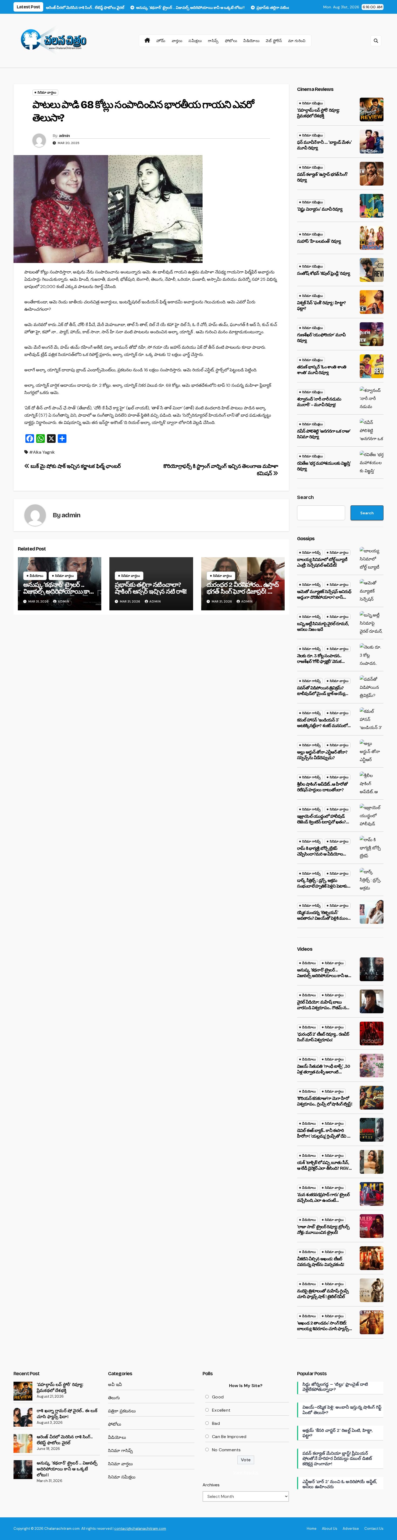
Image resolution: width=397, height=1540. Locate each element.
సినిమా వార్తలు (47, 92)
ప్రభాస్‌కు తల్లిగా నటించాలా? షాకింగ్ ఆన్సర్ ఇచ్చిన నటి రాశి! (150, 588)
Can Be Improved (229, 1436)
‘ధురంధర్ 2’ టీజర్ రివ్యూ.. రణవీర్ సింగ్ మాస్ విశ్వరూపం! (323, 1037)
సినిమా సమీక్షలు (312, 103)
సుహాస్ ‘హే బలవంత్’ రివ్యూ (319, 241)
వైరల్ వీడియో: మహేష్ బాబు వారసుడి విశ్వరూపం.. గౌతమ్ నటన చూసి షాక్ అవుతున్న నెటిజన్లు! (324, 1008)
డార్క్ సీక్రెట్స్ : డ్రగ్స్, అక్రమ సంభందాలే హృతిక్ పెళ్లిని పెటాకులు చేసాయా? (324, 886)
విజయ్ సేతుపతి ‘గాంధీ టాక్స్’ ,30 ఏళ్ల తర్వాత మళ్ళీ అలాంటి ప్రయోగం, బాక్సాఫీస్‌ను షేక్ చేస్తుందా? (323, 1075)
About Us (329, 1528)
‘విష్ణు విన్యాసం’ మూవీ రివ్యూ (319, 209)
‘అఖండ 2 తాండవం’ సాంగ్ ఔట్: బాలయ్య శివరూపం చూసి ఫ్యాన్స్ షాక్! (323, 1328)
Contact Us (373, 1528)
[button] (376, 40)
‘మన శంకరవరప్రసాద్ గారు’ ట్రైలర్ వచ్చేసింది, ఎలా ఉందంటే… (323, 1197)
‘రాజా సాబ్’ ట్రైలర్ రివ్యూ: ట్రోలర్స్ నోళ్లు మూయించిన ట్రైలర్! (323, 1229)
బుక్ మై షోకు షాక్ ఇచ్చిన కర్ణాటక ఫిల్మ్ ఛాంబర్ (74, 466)
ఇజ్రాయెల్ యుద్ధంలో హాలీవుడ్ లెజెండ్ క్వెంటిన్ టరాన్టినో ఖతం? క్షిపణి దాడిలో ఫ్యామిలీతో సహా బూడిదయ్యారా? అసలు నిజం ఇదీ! (324, 825)
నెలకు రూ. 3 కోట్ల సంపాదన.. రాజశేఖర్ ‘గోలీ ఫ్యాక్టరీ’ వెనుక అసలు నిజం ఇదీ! (319, 661)
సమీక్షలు (195, 40)
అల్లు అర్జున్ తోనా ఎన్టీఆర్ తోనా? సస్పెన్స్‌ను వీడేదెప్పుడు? (322, 755)
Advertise (351, 1528)
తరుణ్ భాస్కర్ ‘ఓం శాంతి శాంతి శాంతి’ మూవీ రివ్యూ (321, 369)
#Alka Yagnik (42, 452)
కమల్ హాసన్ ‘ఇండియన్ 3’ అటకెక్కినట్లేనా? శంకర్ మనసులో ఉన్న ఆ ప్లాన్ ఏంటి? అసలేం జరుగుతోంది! (322, 728)
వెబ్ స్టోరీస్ (274, 40)
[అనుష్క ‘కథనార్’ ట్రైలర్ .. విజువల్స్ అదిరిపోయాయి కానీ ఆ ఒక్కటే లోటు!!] (23, 1469)
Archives (211, 1485)
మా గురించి (297, 40)
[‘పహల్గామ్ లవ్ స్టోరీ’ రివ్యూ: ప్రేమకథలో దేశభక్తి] (23, 1391)
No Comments (226, 1450)
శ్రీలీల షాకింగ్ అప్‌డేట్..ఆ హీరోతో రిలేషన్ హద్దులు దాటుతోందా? (322, 787)
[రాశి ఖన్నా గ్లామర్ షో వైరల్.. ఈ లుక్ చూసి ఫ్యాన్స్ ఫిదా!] (23, 1417)
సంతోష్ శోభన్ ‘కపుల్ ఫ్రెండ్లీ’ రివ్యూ (323, 273)
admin (64, 136)
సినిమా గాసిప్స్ (311, 552)
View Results (245, 1472)
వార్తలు (177, 40)
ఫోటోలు (231, 40)
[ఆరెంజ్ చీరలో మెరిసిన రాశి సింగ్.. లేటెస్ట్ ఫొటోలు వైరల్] (23, 1443)
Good (218, 1397)
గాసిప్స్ (213, 40)
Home (312, 1528)
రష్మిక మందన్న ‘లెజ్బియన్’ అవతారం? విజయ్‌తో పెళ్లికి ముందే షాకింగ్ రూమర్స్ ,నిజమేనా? (323, 918)
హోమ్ (161, 40)
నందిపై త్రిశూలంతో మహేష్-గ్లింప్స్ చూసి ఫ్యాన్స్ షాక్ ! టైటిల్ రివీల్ (323, 1293)
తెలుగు (114, 1398)
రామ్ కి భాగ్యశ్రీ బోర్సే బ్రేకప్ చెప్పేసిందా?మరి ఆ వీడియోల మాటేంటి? (320, 854)
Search (305, 497)
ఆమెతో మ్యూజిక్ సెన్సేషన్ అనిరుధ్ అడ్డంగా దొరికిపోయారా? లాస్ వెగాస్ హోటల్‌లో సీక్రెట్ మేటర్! (324, 597)
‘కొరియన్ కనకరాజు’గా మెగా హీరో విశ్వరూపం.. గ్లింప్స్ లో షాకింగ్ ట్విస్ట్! (324, 1101)
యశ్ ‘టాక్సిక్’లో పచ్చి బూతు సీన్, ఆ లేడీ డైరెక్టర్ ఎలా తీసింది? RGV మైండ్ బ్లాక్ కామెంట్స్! (323, 1168)
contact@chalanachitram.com (140, 1528)
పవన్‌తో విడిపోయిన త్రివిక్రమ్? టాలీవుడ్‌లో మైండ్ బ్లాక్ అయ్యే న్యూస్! (321, 693)
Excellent (221, 1410)
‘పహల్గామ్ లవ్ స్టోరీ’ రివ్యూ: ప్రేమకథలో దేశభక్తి (318, 113)
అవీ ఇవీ (115, 1384)
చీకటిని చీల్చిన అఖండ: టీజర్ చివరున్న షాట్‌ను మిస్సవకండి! (320, 1261)
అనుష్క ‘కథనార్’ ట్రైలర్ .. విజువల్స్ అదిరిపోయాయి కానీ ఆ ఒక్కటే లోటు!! (58, 591)
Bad (216, 1423)
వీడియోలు (251, 40)
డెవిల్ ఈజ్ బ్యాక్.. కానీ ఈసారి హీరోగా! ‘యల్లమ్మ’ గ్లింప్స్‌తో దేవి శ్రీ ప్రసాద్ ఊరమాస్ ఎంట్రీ (323, 1136)
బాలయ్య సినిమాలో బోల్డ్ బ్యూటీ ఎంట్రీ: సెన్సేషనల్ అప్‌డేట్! (322, 562)
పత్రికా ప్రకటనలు (122, 1411)
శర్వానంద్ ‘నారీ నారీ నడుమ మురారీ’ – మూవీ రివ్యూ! (319, 401)
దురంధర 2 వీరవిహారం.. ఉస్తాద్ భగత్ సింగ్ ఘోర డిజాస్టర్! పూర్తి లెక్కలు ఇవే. (243, 591)
